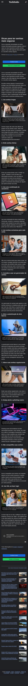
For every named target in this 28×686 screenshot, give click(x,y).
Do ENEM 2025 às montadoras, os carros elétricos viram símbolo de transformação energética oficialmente (9, 600)
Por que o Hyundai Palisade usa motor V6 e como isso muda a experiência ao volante (8, 580)
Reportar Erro (16, 567)
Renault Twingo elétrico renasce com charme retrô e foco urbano (10, 641)
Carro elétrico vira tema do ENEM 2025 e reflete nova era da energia (9, 623)
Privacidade (21, 567)
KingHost (19, 547)
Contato (25, 567)
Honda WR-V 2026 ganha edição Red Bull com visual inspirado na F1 (9, 635)
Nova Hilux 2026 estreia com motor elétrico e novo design (9, 617)
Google (15, 547)
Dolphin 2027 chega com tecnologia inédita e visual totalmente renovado (9, 653)
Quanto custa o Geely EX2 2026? (9, 646)
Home (9, 567)
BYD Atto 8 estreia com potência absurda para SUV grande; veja (8, 605)
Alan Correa (9, 54)
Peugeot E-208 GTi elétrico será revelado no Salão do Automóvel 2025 (8, 612)
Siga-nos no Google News (14, 65)
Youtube (22, 673)
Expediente (17, 671)
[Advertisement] (14, 21)
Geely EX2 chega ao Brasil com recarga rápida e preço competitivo (9, 658)
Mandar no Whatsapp (14, 559)
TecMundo (4, 548)
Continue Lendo (14, 61)
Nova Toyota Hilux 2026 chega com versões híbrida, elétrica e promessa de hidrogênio (9, 593)
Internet (15, 54)
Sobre (12, 567)
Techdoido (8, 671)
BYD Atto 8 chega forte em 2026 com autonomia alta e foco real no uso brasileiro (9, 574)
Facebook (17, 673)
